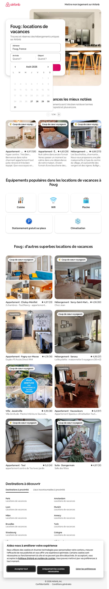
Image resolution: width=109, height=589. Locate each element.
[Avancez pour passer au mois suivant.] (48, 67)
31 (15, 107)
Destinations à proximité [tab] (17, 489)
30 (48, 101)
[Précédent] (48, 114)
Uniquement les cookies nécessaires (53, 570)
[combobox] (35, 49)
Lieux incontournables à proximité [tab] (49, 489)
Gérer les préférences (86, 569)
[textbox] (23, 58)
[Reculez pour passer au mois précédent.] (15, 67)
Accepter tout (21, 569)
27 (32, 101)
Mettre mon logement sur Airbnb (82, 4)
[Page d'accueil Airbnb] (13, 4)
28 (37, 101)
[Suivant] (58, 114)
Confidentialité (42, 584)
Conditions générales (61, 584)
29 (43, 101)
